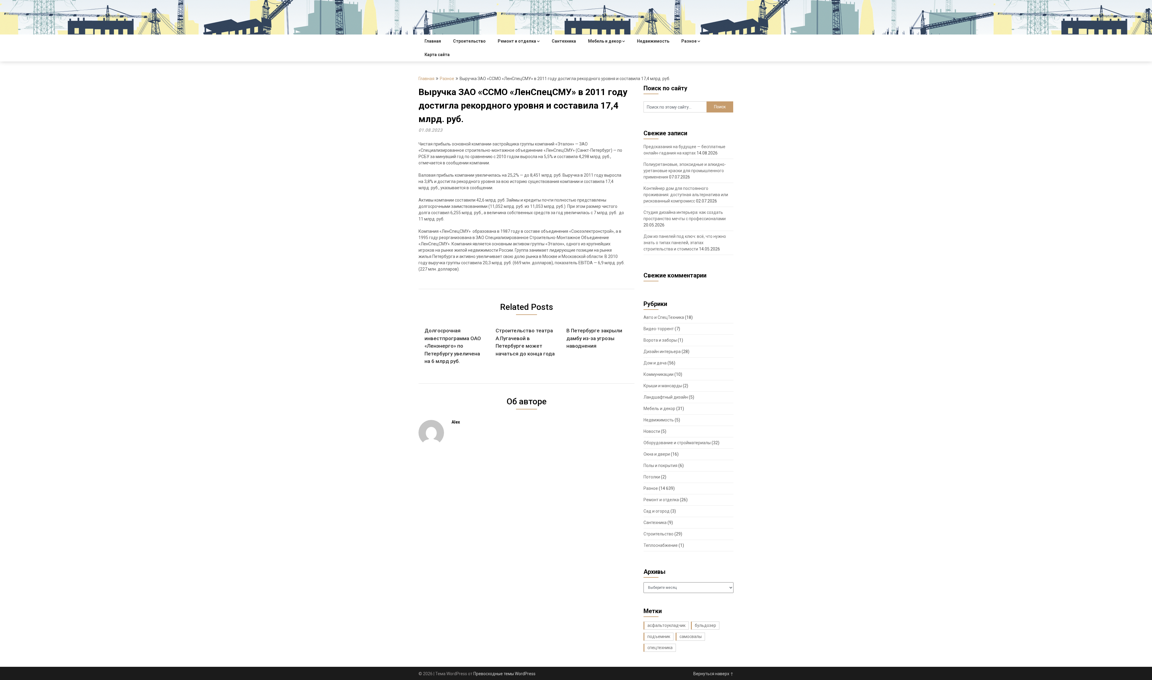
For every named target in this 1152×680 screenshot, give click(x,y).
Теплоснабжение (661, 545)
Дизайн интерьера (662, 351)
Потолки (652, 477)
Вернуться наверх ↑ (713, 673)
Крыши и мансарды (663, 385)
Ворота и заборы (660, 340)
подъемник (658, 636)
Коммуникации (659, 374)
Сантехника (564, 41)
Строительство (469, 41)
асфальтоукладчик (666, 625)
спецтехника (660, 647)
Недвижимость (653, 41)
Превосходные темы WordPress (504, 673)
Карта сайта (437, 54)
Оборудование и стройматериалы (677, 442)
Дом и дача (655, 363)
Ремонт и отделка (517, 41)
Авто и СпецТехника (664, 317)
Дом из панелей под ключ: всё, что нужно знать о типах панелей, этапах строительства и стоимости (685, 242)
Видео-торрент (659, 328)
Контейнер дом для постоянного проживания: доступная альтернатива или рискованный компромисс (686, 194)
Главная (432, 41)
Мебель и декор (604, 41)
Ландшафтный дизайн (666, 397)
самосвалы (691, 636)
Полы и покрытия (660, 465)
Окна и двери (657, 454)
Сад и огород (657, 511)
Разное (689, 41)
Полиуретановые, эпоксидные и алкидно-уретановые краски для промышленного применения (685, 170)
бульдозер (705, 625)
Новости (652, 431)
